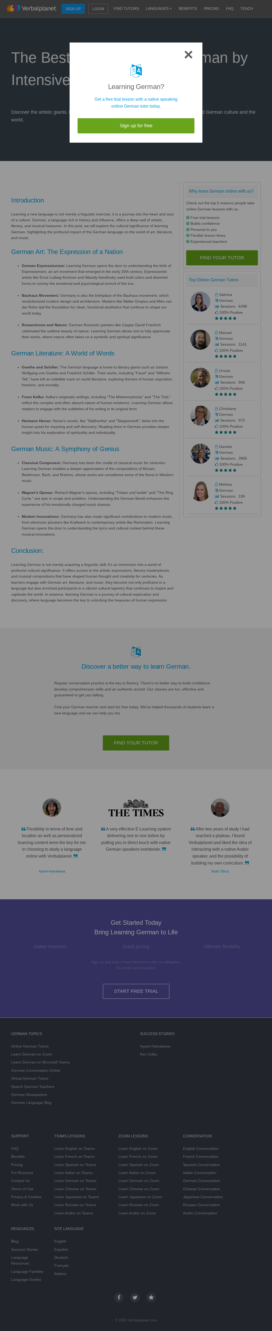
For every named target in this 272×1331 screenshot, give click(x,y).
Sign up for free (136, 125)
